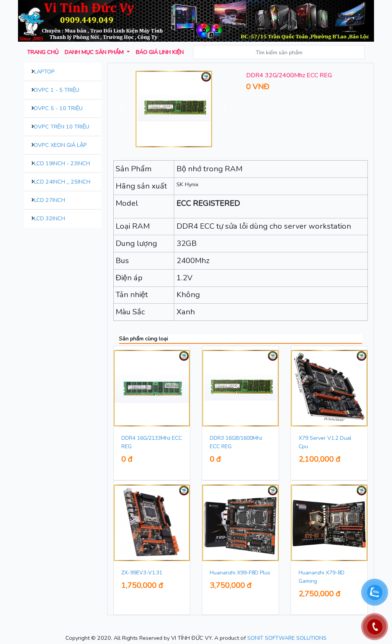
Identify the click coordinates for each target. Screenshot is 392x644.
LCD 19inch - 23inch (62, 163)
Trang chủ (43, 52)
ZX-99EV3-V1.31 (141, 572)
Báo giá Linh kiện (160, 52)
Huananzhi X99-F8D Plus (240, 572)
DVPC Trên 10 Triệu (61, 126)
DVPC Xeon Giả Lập (60, 145)
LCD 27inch (49, 200)
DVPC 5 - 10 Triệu (58, 108)
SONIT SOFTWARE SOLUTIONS (287, 638)
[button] (122, 109)
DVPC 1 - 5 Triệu (56, 90)
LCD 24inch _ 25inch (62, 181)
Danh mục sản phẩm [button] (95, 52)
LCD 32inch (49, 218)
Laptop (44, 71)
